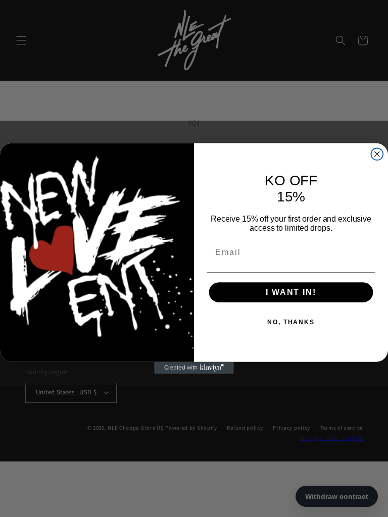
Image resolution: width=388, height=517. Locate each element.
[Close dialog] (377, 154)
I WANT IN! (291, 292)
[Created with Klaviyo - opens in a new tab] (194, 368)
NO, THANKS (291, 322)
